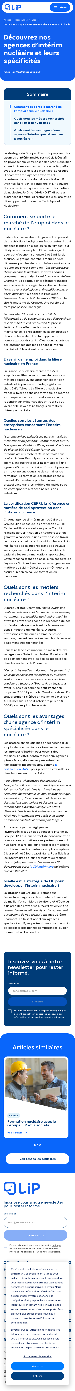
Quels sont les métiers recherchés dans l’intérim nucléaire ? (39, 120)
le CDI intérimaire (41, 866)
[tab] (35, 1145)
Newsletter (13, 983)
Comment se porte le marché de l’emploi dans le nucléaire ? (38, 108)
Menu (63, 7)
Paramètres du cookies (37, 1356)
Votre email (10, 1213)
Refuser (37, 1375)
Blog (34, 19)
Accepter (37, 1366)
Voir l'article (15, 1132)
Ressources (21, 19)
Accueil (7, 19)
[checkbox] (10, 1011)
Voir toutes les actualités (37, 1159)
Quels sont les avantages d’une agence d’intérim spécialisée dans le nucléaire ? (39, 134)
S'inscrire (37, 1001)
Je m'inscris (35, 1235)
